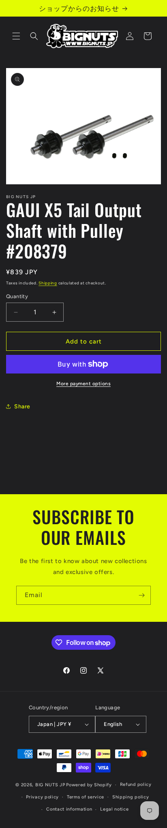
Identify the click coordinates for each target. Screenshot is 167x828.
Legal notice (114, 809)
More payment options (83, 383)
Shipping (48, 283)
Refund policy (136, 784)
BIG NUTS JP (50, 784)
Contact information (69, 809)
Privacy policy (42, 797)
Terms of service (85, 797)
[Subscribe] (141, 595)
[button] (16, 36)
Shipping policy (130, 797)
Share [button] (22, 406)
